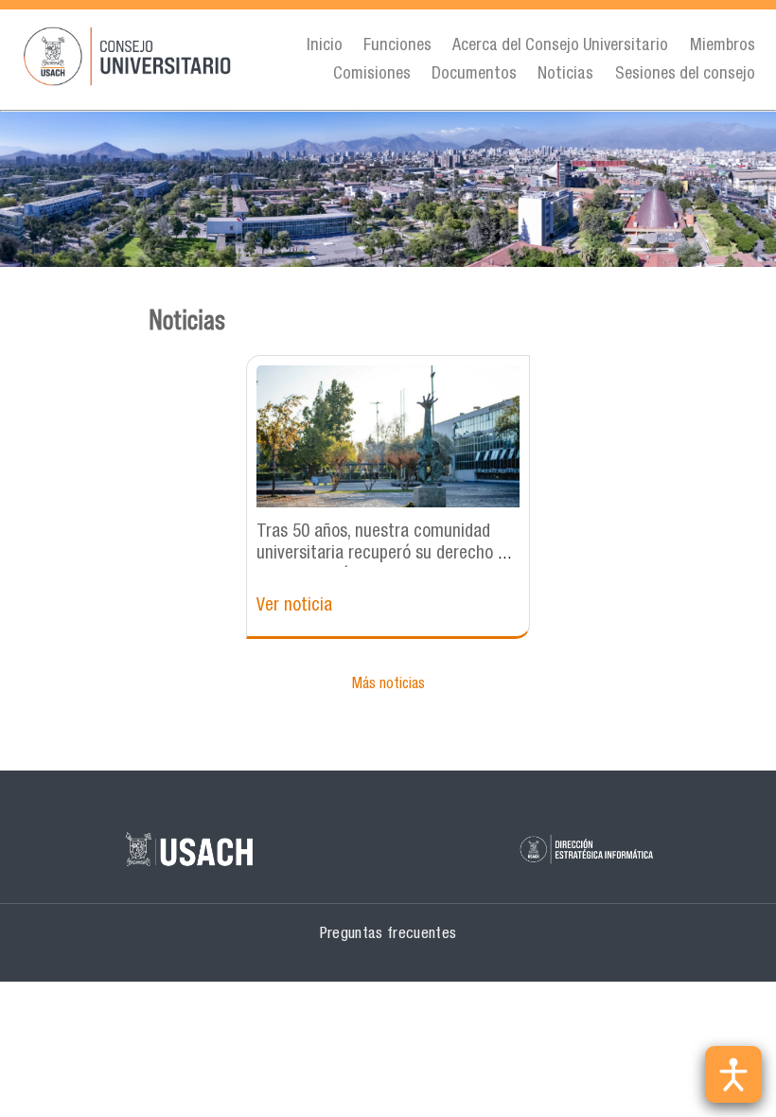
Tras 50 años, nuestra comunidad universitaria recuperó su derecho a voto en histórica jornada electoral (381, 554)
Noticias (565, 74)
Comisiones (372, 74)
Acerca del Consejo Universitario (560, 46)
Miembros (722, 46)
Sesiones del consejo (685, 74)
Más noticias (388, 685)
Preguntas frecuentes (388, 935)
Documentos (474, 74)
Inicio (325, 46)
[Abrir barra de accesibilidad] (733, 1074)
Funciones (397, 46)
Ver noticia (294, 606)
